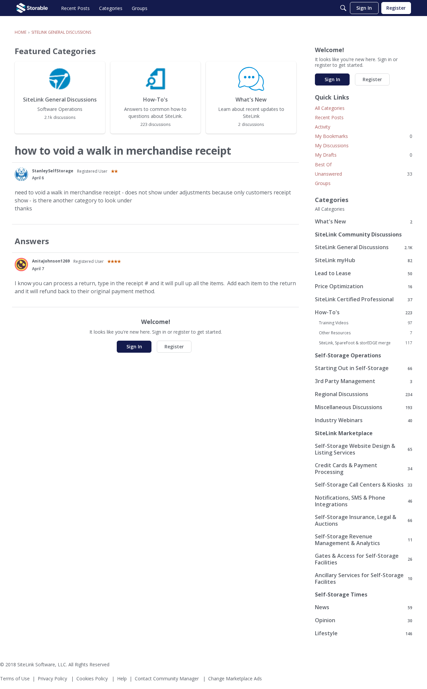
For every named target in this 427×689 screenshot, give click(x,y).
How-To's (363, 312)
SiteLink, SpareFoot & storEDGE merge (365, 343)
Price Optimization (363, 286)
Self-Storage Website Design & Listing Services (363, 449)
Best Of (323, 164)
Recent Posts (329, 117)
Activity (322, 127)
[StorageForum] (32, 8)
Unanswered (363, 174)
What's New (363, 221)
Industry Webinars (363, 420)
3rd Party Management (363, 381)
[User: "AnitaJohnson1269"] (21, 264)
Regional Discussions (363, 394)
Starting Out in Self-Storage (363, 368)
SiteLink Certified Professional (363, 299)
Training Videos (365, 323)
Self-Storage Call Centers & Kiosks (363, 484)
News (363, 607)
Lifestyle (363, 633)
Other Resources (365, 333)
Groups (323, 183)
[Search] (343, 8)
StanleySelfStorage (52, 171)
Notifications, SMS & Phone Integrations (363, 501)
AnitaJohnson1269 (51, 261)
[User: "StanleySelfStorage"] (21, 174)
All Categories (330, 108)
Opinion (363, 620)
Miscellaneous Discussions (363, 407)
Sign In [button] (134, 346)
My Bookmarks (363, 136)
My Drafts (363, 155)
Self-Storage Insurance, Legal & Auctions (363, 520)
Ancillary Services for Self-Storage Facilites (363, 578)
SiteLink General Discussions (363, 247)
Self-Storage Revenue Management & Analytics (363, 539)
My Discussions (332, 145)
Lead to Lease (363, 273)
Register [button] (174, 346)
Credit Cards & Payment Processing (363, 468)
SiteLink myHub (363, 260)
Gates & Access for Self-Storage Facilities (363, 559)
